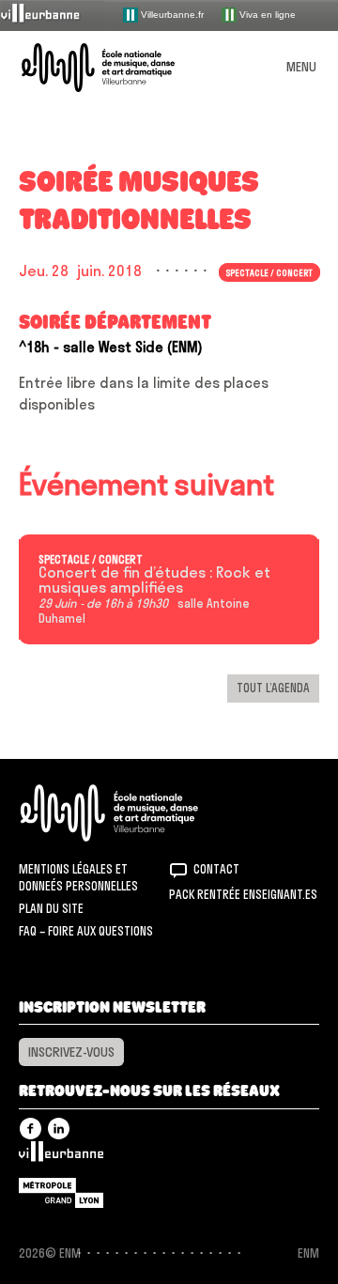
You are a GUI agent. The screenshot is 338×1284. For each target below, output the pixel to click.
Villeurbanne (61, 1156)
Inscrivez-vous (71, 1052)
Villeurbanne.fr (171, 13)
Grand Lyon (61, 1193)
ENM (134, 812)
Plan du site (51, 908)
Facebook (30, 1128)
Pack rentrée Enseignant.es (243, 894)
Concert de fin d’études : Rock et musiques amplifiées (154, 580)
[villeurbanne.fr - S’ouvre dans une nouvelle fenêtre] (52, 14)
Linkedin (58, 1128)
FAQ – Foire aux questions (86, 930)
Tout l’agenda (273, 687)
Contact (216, 868)
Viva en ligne (266, 13)
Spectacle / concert (90, 559)
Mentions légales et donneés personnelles (78, 877)
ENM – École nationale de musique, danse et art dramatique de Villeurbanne (120, 67)
